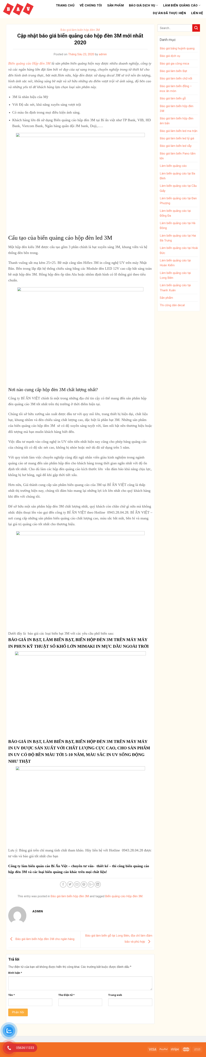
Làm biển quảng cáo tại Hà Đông (177, 225)
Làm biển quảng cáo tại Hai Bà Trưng (178, 238)
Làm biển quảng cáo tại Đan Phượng (178, 200)
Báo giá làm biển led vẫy (176, 146)
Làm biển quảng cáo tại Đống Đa (175, 213)
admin (103, 54)
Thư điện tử (66, 994)
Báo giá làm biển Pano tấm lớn (178, 156)
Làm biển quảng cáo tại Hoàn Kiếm (175, 263)
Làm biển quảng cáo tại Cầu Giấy (178, 188)
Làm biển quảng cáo (180, 5)
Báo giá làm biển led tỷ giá (177, 138)
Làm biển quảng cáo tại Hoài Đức (179, 250)
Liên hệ (197, 13)
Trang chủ (65, 5)
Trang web (115, 994)
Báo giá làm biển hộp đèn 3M (80, 29)
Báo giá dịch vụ (142, 5)
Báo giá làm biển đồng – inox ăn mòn (176, 88)
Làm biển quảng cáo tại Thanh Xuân (175, 287)
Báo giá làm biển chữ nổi (176, 78)
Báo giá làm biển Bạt (173, 71)
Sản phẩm (115, 5)
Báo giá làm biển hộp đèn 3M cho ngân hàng (44, 939)
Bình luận (15, 972)
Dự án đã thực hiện (169, 13)
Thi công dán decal (172, 305)
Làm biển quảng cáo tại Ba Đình (177, 176)
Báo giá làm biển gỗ (173, 98)
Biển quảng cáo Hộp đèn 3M (29, 63)
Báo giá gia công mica (174, 63)
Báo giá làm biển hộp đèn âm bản (176, 121)
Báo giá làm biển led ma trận (178, 131)
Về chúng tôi (91, 5)
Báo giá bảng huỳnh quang (177, 48)
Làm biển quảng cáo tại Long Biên (175, 275)
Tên (11, 994)
